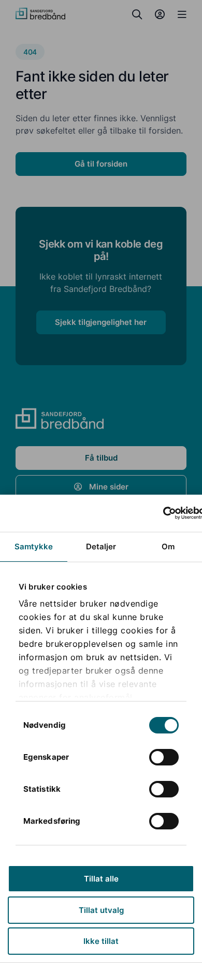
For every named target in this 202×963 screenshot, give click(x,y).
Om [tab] (168, 546)
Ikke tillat (101, 941)
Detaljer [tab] (101, 546)
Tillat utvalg (101, 910)
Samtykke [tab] (34, 546)
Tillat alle (101, 879)
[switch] (164, 757)
